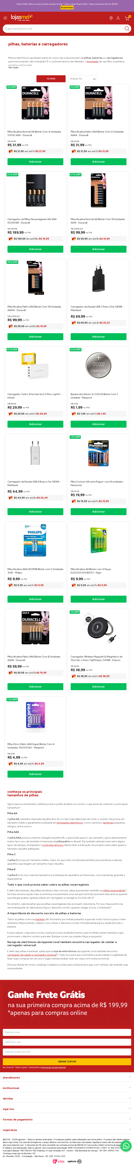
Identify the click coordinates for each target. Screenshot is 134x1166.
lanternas (108, 822)
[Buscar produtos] (127, 28)
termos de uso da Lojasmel (54, 1067)
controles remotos (53, 845)
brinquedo (93, 61)
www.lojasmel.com (15, 1145)
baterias (40, 919)
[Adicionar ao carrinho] (35, 161)
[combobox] (67, 29)
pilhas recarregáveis (114, 890)
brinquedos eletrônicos (70, 822)
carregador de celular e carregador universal (32, 954)
